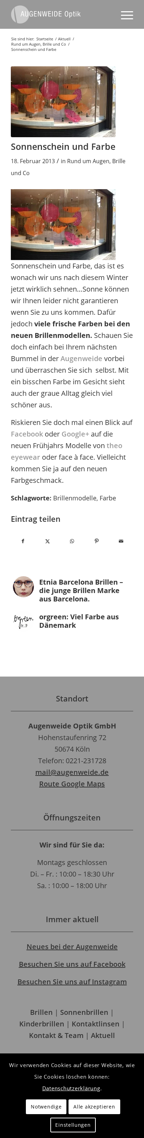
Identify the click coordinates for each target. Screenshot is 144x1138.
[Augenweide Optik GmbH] (60, 14)
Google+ (75, 434)
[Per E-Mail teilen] (121, 541)
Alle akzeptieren (94, 1106)
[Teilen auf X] (47, 541)
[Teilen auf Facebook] (23, 541)
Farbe (108, 498)
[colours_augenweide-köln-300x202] (63, 101)
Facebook (27, 434)
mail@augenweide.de (72, 772)
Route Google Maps (72, 783)
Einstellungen (73, 1125)
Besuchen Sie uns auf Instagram (72, 981)
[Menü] (123, 14)
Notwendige (46, 1106)
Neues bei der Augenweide (72, 946)
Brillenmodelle (74, 498)
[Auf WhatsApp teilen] (72, 541)
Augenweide (81, 358)
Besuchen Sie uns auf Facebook (72, 964)
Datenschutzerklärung (71, 1088)
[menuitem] (123, 14)
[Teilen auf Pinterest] (96, 541)
